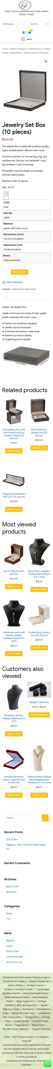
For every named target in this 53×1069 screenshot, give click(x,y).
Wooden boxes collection (15, 1029)
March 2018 (12, 886)
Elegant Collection (41, 1029)
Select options (39, 714)
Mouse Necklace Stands (35, 993)
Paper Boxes (21, 1025)
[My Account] (23, 32)
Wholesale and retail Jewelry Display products (26, 977)
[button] (46, 61)
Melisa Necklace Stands (17, 997)
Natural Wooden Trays (23, 1013)
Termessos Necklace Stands (18, 989)
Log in (9, 946)
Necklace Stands (35, 985)
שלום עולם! (11, 839)
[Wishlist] (26, 32)
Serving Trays (32, 1017)
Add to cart (19, 272)
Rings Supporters (25, 1001)
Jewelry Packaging (17, 49)
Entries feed (12, 951)
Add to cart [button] (13, 450)
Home (5, 49)
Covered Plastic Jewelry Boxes (23, 289)
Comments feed (14, 956)
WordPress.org (14, 962)
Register (10, 940)
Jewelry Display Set (39, 981)
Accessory (28, 1009)
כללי (8, 919)
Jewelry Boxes (34, 49)
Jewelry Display (15, 985)
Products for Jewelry (15, 981)
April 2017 (11, 892)
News (9, 913)
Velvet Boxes (38, 1025)
